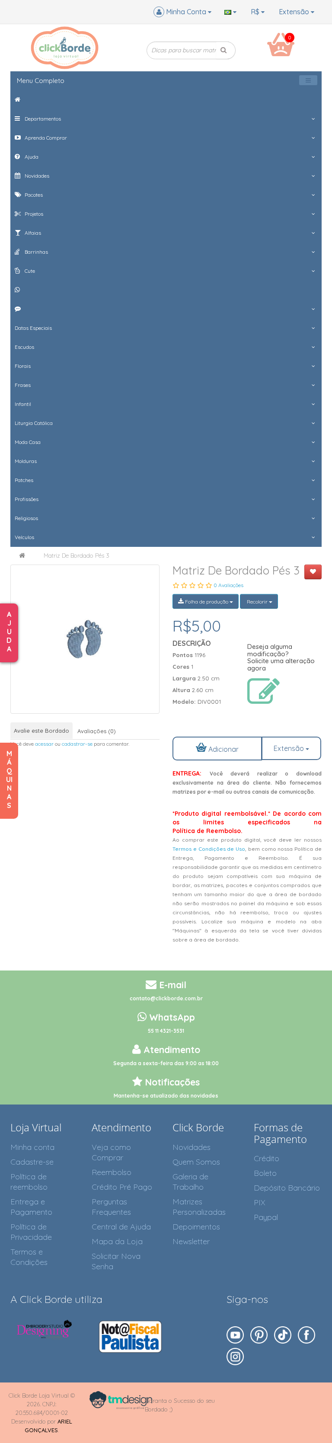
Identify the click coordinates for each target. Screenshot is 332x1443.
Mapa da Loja (117, 1241)
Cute (29, 271)
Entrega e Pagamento (31, 1207)
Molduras (26, 461)
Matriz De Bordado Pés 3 (76, 555)
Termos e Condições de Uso (208, 849)
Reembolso (111, 1172)
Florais (23, 366)
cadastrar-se (77, 744)
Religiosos (26, 518)
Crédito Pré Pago (122, 1187)
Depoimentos (196, 1227)
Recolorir (257, 601)
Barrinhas (35, 252)
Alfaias (32, 233)
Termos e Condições (29, 1257)
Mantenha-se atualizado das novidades (166, 1095)
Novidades (36, 175)
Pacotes (33, 195)
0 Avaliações (228, 585)
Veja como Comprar (111, 1152)
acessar (44, 744)
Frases (23, 385)
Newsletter (191, 1241)
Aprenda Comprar (45, 137)
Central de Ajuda (121, 1227)
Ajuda (30, 156)
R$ (256, 11)
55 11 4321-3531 (166, 1031)
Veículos (24, 537)
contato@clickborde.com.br (166, 998)
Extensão (295, 11)
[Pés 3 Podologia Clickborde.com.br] (85, 639)
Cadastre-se (32, 1162)
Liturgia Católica (34, 423)
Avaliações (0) (96, 731)
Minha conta (32, 1147)
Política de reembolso (29, 1182)
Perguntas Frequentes (111, 1207)
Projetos (33, 214)
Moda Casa (28, 442)
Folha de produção (207, 601)
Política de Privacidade (31, 1232)
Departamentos (42, 118)
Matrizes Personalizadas (199, 1207)
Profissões (26, 499)
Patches (24, 480)
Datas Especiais (33, 328)
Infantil (23, 404)
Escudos (24, 347)
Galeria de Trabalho (190, 1182)
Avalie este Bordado (41, 730)
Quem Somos (196, 1162)
